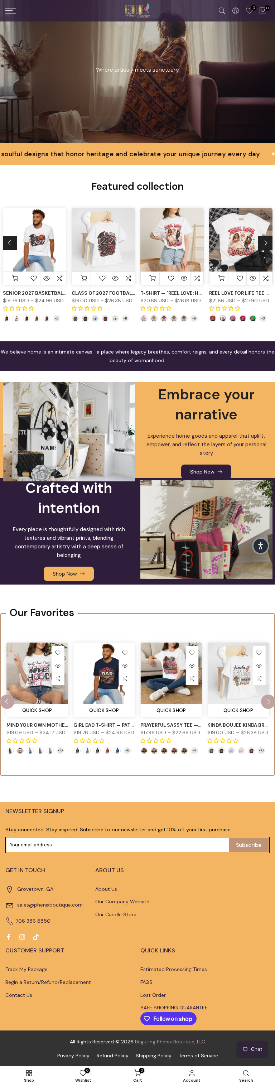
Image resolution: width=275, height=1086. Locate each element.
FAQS (146, 982)
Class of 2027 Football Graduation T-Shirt (130, 293)
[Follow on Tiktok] (36, 937)
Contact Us (18, 995)
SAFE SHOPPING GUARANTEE (174, 1007)
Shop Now (202, 471)
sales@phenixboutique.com (50, 905)
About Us (106, 889)
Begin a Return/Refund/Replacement (48, 982)
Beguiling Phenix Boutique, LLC (170, 1041)
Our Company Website (122, 901)
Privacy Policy (73, 1055)
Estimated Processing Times (173, 969)
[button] (260, 545)
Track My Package (26, 969)
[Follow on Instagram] (22, 937)
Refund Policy (113, 1055)
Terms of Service (198, 1055)
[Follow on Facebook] (8, 937)
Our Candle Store (115, 914)
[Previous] (10, 243)
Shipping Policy (154, 1055)
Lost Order (153, 995)
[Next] (265, 243)
